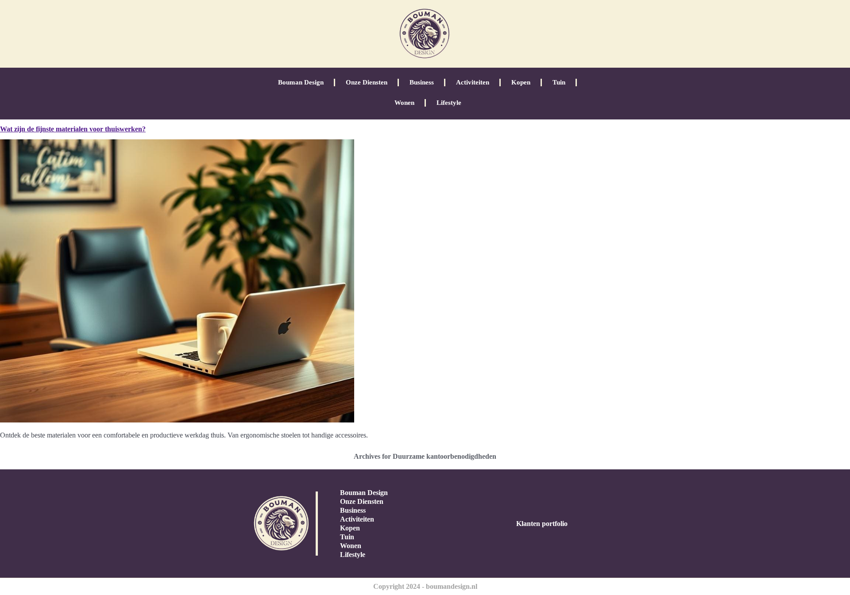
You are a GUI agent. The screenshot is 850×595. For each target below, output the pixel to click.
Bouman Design (301, 82)
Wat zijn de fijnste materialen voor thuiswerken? (73, 129)
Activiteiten (472, 82)
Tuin (558, 82)
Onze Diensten (366, 82)
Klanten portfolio (542, 523)
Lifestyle (449, 102)
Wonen (404, 102)
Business (422, 82)
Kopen (520, 82)
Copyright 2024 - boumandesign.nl (425, 586)
